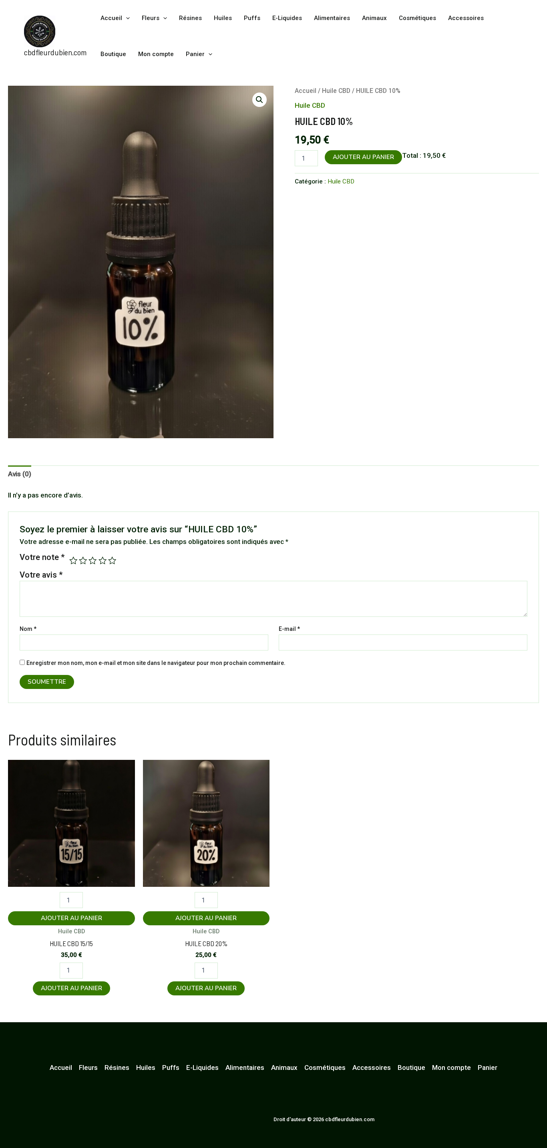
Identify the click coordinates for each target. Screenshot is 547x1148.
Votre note (42, 557)
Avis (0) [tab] (19, 474)
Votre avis (41, 575)
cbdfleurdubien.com (55, 52)
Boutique (113, 54)
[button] (126, 18)
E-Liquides (287, 18)
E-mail (289, 629)
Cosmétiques (417, 18)
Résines (190, 18)
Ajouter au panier (363, 157)
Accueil (305, 91)
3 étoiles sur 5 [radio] (92, 560)
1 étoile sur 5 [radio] (73, 560)
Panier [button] (195, 54)
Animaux (374, 18)
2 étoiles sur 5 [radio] (83, 560)
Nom (28, 629)
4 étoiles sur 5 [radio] (103, 560)
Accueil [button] (111, 18)
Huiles (223, 18)
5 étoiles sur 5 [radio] (112, 560)
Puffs (252, 18)
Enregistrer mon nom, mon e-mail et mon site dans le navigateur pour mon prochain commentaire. (156, 663)
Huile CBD (336, 91)
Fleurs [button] (150, 18)
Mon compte (156, 54)
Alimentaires (332, 18)
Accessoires (466, 18)
